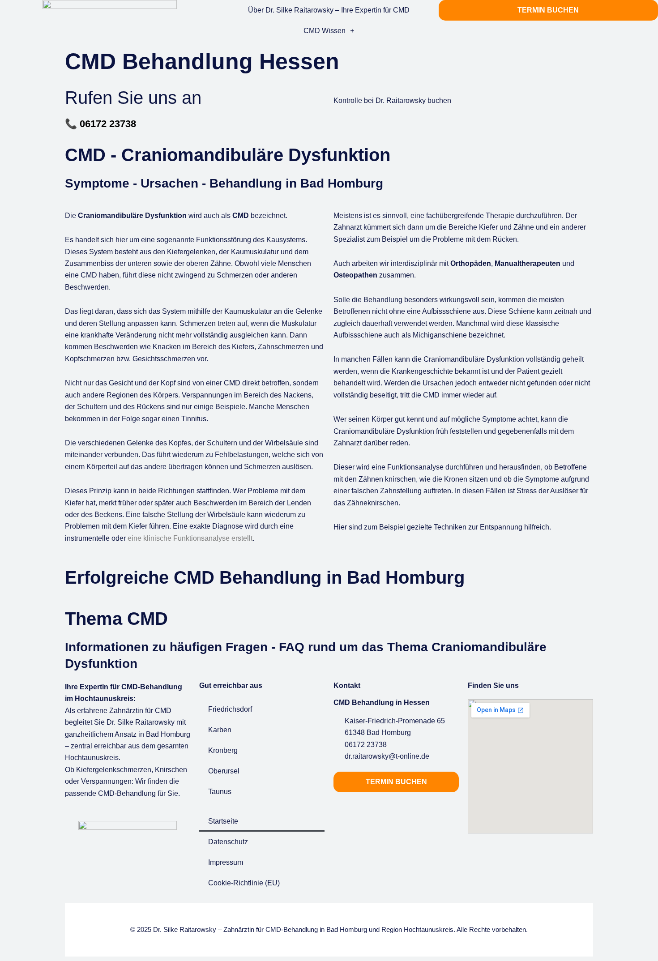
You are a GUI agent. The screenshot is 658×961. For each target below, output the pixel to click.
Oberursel (223, 771)
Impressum (225, 862)
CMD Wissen (324, 30)
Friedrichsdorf (230, 709)
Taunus (219, 791)
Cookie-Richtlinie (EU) (244, 883)
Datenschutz (228, 842)
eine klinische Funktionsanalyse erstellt (190, 538)
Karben (219, 730)
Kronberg (223, 750)
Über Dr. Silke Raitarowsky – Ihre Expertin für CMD (329, 10)
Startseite (223, 821)
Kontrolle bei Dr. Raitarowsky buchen (392, 100)
